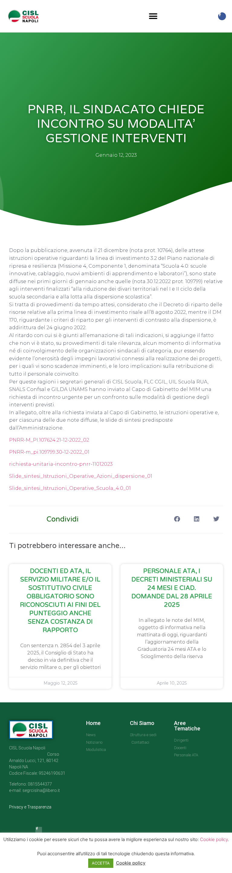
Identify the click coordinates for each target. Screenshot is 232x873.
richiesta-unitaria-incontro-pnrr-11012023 (61, 464)
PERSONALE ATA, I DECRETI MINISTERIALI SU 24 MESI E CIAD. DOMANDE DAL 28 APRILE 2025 (171, 588)
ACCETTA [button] (101, 863)
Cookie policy (214, 839)
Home (93, 723)
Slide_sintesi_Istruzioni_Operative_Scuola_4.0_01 (70, 488)
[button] (153, 16)
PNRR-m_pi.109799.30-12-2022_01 (49, 452)
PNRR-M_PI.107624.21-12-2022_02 (49, 440)
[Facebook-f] (222, 16)
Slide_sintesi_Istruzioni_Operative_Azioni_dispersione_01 (80, 476)
